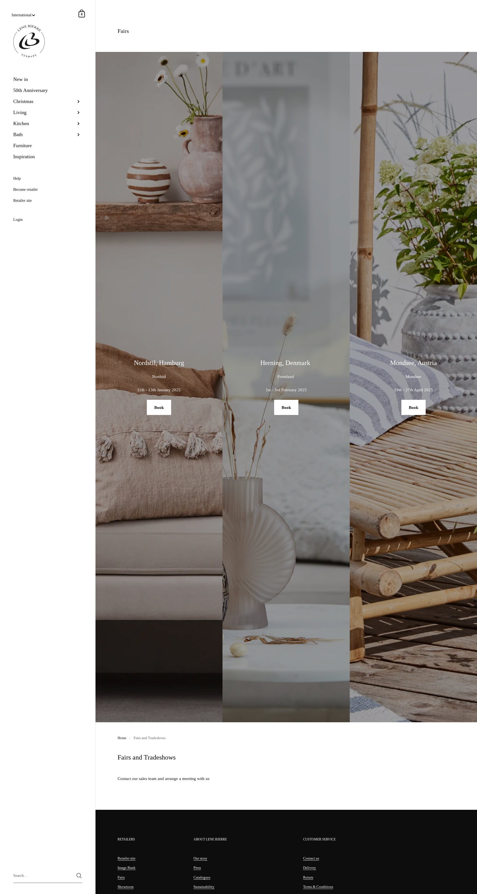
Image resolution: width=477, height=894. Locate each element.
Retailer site (127, 858)
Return (308, 877)
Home (122, 738)
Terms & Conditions (318, 887)
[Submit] (79, 876)
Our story (200, 858)
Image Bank (127, 868)
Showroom (126, 887)
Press (197, 868)
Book (159, 407)
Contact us (311, 858)
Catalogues (202, 877)
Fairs (121, 877)
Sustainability (204, 887)
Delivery (309, 868)
